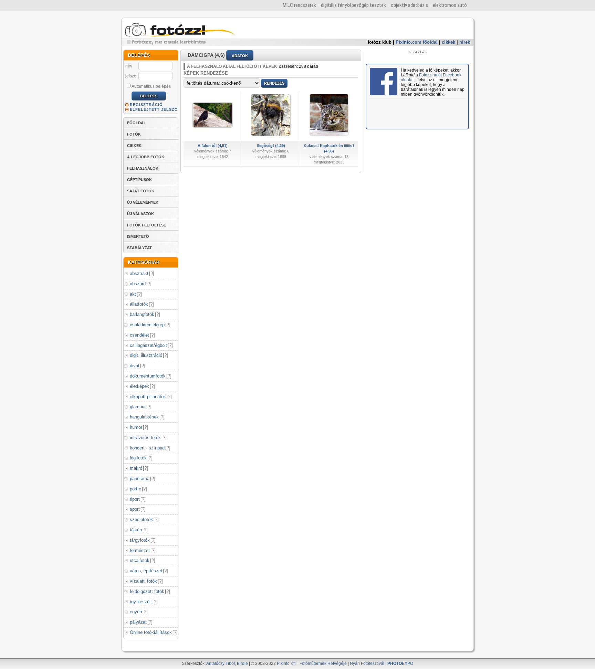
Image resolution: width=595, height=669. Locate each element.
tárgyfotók (140, 540)
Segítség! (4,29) (271, 146)
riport (135, 499)
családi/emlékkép (147, 324)
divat (134, 365)
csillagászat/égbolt (148, 345)
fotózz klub (380, 42)
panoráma (139, 478)
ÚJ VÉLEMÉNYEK (142, 202)
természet (140, 550)
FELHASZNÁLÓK (142, 168)
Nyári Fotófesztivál (367, 663)
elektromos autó (450, 5)
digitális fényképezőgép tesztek (353, 5)
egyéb (136, 611)
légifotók (138, 457)
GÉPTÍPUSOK (139, 180)
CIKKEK (134, 146)
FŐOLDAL (136, 123)
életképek (139, 386)
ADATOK (240, 56)
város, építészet (146, 570)
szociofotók (141, 519)
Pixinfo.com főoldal (417, 42)
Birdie (242, 663)
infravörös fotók (145, 437)
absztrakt (139, 273)
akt (133, 294)
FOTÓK (134, 134)
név (128, 66)
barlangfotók (142, 314)
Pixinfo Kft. (286, 663)
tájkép (136, 529)
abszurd (138, 283)
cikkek (448, 42)
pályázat (138, 622)
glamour (138, 406)
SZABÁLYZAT (139, 248)
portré (135, 488)
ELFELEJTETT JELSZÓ (154, 109)
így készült (141, 601)
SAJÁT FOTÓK (140, 191)
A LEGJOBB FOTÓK (145, 157)
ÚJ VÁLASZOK (140, 214)
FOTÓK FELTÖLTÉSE (146, 225)
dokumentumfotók (148, 376)
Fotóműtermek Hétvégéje (323, 663)
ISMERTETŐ (138, 236)
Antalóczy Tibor (220, 663)
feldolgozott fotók (147, 591)
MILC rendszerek (299, 5)
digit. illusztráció (146, 355)
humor (136, 427)
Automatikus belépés (151, 86)
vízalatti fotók (143, 581)
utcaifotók (139, 560)
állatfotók (139, 304)
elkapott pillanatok (148, 396)
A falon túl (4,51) (213, 146)
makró (136, 468)
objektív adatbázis (409, 5)
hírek (464, 42)
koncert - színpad (147, 447)
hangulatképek (144, 417)
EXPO (400, 663)
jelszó (130, 76)
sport (135, 509)
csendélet (139, 335)
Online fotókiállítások (151, 632)
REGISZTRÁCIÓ (146, 105)
